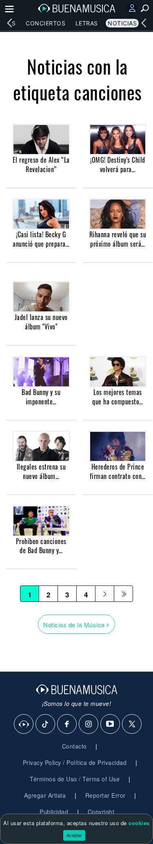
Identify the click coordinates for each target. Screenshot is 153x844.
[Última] (123, 593)
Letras (86, 23)
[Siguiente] (104, 593)
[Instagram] (89, 724)
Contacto (74, 746)
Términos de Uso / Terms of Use (75, 779)
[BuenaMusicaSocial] (24, 724)
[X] (132, 724)
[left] (9, 23)
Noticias (122, 23)
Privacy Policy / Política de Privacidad (75, 762)
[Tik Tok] (45, 724)
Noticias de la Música (76, 624)
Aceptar (74, 835)
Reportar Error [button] (105, 795)
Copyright (101, 812)
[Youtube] (110, 724)
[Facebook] (67, 724)
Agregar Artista (45, 795)
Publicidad (54, 812)
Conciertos (45, 23)
